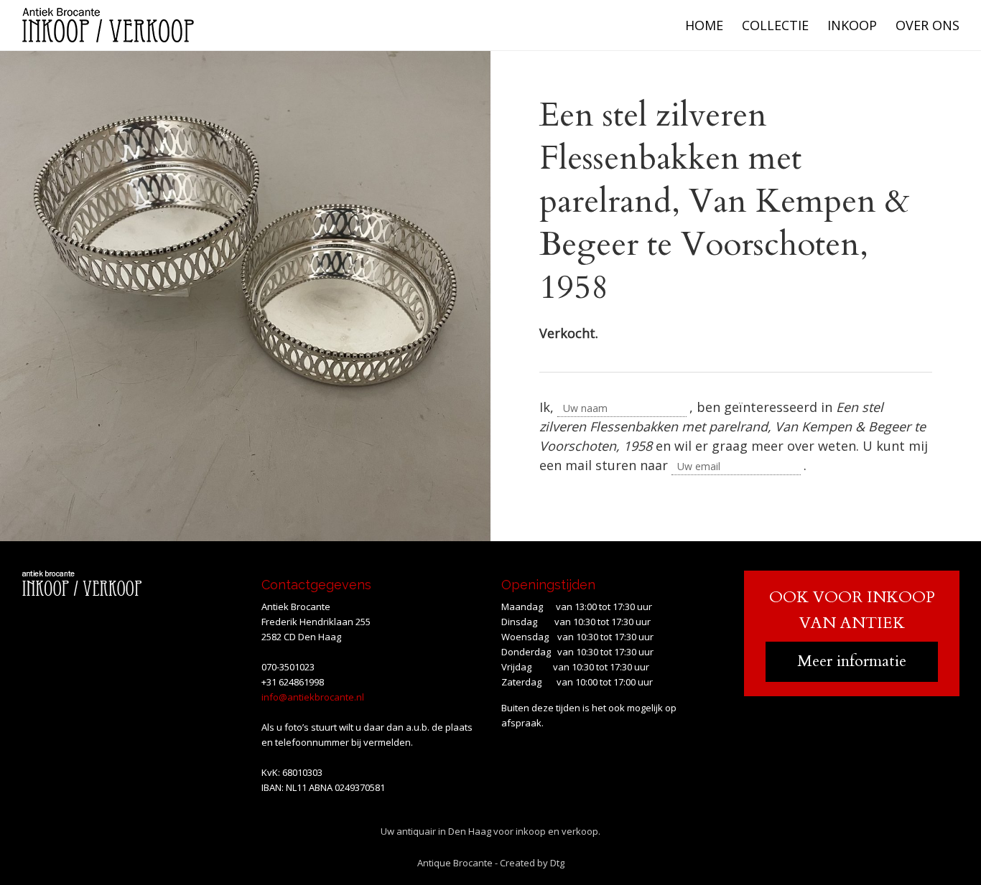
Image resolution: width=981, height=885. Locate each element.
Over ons (927, 25)
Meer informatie (851, 661)
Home (704, 25)
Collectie (775, 25)
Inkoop (852, 25)
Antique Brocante (455, 862)
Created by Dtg (532, 862)
